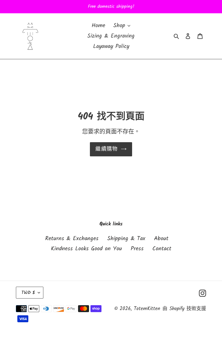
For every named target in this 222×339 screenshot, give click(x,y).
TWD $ (28, 292)
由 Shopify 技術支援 (184, 309)
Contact (161, 248)
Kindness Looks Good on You (86, 248)
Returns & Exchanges (72, 238)
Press (137, 248)
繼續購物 (106, 149)
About (161, 238)
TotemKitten (147, 309)
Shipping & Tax (126, 238)
